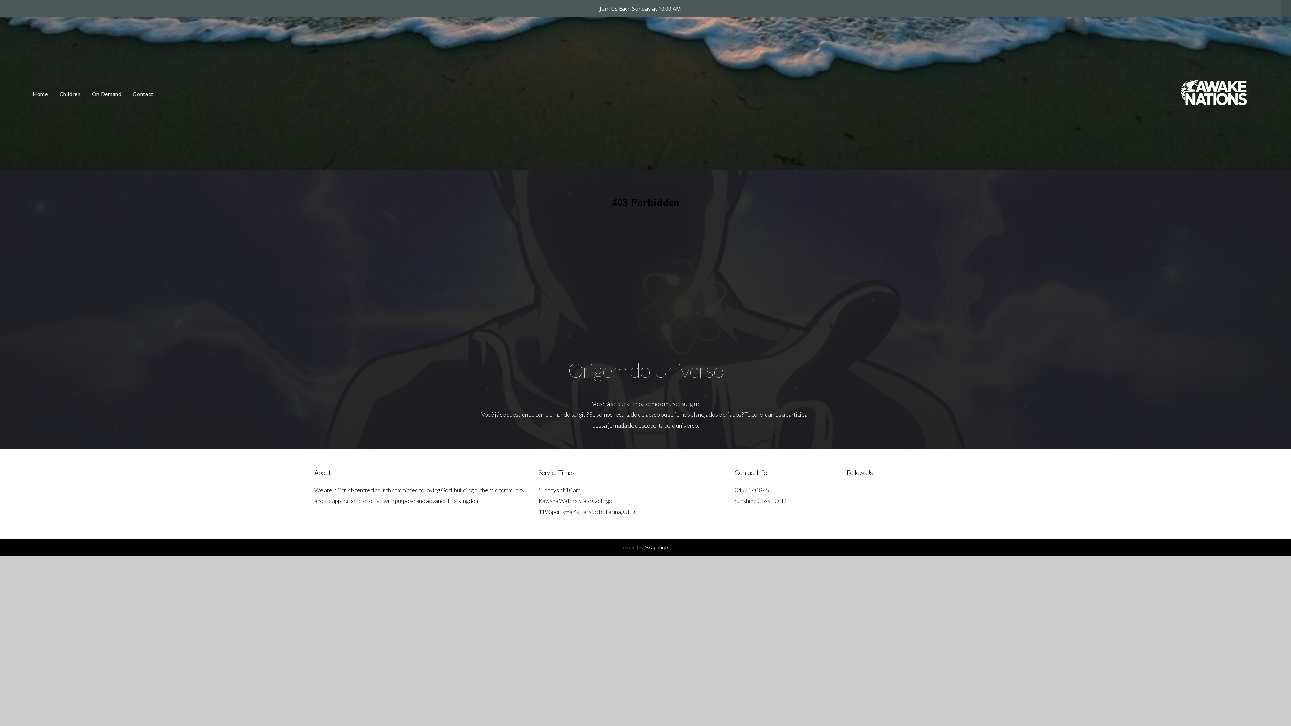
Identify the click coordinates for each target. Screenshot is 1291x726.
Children (70, 94)
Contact (143, 94)
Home (40, 94)
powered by (645, 547)
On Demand (107, 94)
